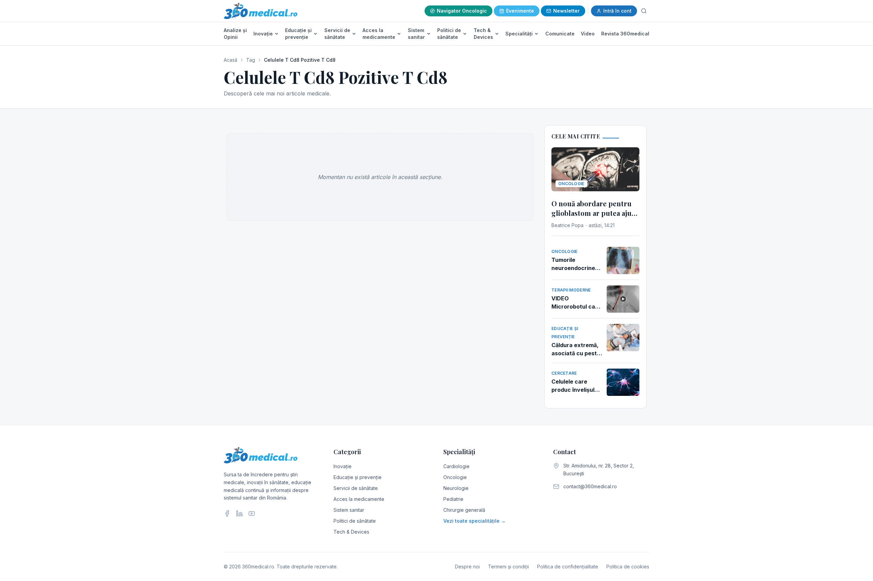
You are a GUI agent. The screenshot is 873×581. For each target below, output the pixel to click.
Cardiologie (456, 466)
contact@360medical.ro (590, 486)
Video (588, 33)
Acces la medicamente (378, 33)
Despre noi (467, 566)
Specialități (519, 33)
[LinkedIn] (239, 513)
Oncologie (455, 477)
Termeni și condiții (508, 566)
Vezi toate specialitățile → (474, 521)
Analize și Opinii (235, 33)
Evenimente (520, 11)
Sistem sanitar (416, 33)
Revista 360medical (625, 33)
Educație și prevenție (298, 33)
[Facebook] (227, 513)
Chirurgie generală (464, 510)
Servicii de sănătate (337, 33)
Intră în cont (617, 11)
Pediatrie (453, 499)
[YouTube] (251, 513)
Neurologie (456, 488)
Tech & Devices (483, 33)
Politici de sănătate (449, 33)
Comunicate (560, 33)
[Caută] (643, 10)
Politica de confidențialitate (567, 566)
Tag (250, 60)
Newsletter (566, 11)
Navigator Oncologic (462, 11)
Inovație (263, 33)
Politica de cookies (627, 566)
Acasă (230, 60)
